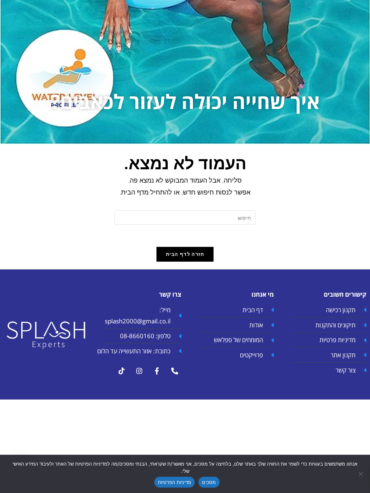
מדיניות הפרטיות (175, 482)
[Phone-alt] (174, 371)
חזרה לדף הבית (185, 254)
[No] (361, 473)
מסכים (209, 482)
